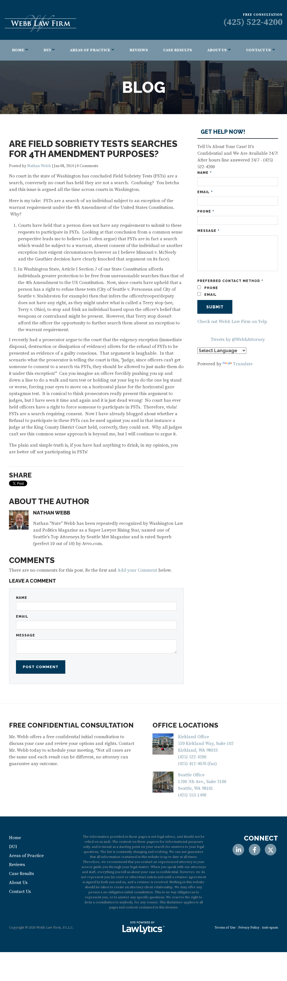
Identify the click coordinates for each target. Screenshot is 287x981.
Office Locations (185, 725)
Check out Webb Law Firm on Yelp (232, 321)
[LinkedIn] (238, 850)
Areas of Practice (90, 50)
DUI (47, 50)
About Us (217, 50)
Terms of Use (225, 927)
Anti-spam (270, 927)
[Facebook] (254, 850)
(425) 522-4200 (253, 22)
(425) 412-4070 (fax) (197, 764)
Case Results (177, 50)
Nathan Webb (39, 166)
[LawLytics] (143, 927)
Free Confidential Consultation (71, 725)
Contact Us (258, 50)
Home (18, 50)
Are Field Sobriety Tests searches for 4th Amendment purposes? (93, 149)
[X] (270, 850)
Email (22, 616)
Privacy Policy (248, 927)
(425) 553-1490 (192, 795)
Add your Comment (137, 570)
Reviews (138, 50)
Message (25, 635)
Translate (243, 364)
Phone (205, 211)
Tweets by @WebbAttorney (238, 339)
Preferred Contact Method (230, 281)
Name (21, 598)
